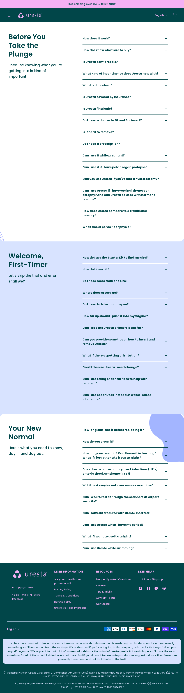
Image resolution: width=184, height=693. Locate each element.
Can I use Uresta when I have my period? (112, 525)
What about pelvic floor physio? (106, 227)
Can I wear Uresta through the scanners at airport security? (120, 499)
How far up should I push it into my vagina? (115, 316)
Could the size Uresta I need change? (110, 367)
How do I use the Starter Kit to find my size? (115, 257)
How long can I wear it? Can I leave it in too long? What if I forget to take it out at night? (119, 455)
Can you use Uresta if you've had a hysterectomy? (120, 179)
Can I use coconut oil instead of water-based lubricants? (116, 397)
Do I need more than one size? (104, 281)
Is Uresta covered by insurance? (106, 97)
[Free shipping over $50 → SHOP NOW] (92, 4)
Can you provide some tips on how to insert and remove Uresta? (118, 341)
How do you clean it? (98, 441)
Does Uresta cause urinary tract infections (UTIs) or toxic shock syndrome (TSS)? (120, 471)
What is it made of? (97, 85)
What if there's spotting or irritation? (110, 355)
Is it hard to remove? (98, 132)
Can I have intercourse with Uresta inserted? (116, 513)
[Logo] (30, 15)
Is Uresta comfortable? (100, 62)
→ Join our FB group (150, 579)
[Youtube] (156, 588)
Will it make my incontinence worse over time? (117, 485)
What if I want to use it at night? (106, 536)
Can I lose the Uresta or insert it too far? (112, 328)
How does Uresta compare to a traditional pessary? (114, 213)
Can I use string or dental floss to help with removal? (114, 381)
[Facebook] (148, 588)
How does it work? (96, 38)
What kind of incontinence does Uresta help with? (120, 73)
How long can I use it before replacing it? (113, 430)
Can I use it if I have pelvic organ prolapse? (114, 167)
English (11, 629)
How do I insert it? (95, 269)
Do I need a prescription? (101, 144)
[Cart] (174, 15)
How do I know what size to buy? (106, 50)
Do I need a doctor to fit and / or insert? (112, 120)
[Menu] (9, 15)
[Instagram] (140, 588)
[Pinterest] (164, 588)
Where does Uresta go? (100, 293)
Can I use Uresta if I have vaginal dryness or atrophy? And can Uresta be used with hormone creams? (118, 195)
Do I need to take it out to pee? (105, 304)
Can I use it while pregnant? (103, 155)
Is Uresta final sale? (97, 109)
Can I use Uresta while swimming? (108, 548)
